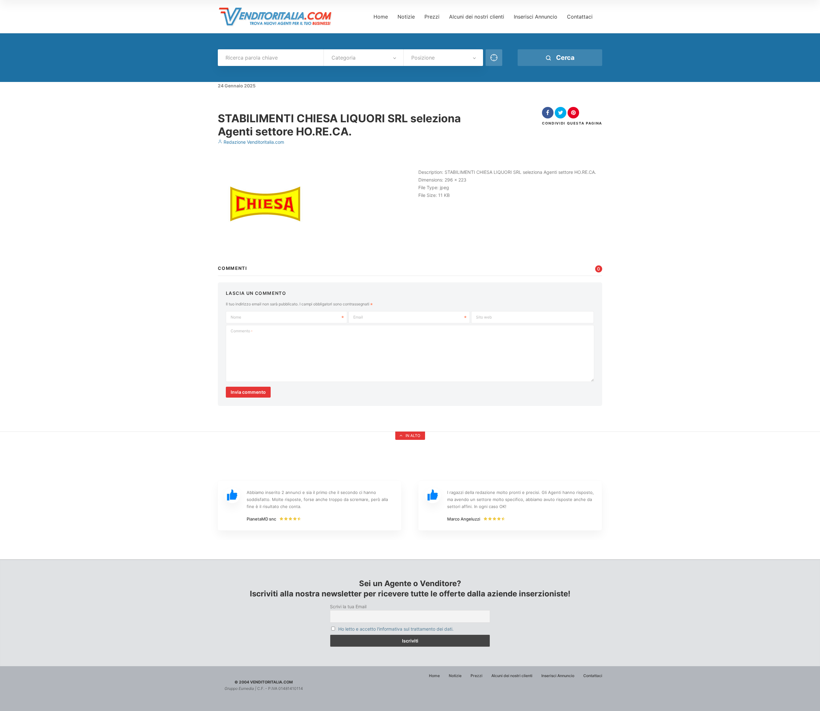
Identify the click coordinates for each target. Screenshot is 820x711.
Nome (236, 317)
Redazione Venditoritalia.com (253, 142)
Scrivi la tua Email (348, 606)
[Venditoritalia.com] (277, 16)
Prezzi (431, 16)
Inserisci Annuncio (535, 16)
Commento (241, 330)
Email (358, 317)
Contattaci (580, 16)
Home (380, 16)
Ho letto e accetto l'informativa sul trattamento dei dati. (396, 629)
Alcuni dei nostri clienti (476, 16)
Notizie (406, 16)
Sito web (484, 317)
